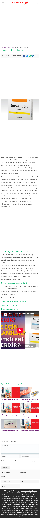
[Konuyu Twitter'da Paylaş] (27, 55)
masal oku (24, 491)
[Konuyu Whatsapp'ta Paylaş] (29, 55)
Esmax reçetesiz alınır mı (9, 309)
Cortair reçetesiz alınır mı (10, 430)
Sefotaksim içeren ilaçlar (10, 399)
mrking (22, 516)
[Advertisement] (20, 27)
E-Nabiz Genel (10, 47)
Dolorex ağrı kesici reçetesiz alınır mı (13, 302)
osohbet (29, 491)
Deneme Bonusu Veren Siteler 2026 (16, 495)
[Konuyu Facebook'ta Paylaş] (24, 55)
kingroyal (27, 516)
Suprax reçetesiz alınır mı (9, 305)
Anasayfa (3, 47)
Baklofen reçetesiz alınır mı (30, 430)
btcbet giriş (16, 516)
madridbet (30, 514)
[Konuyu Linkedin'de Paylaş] (32, 55)
